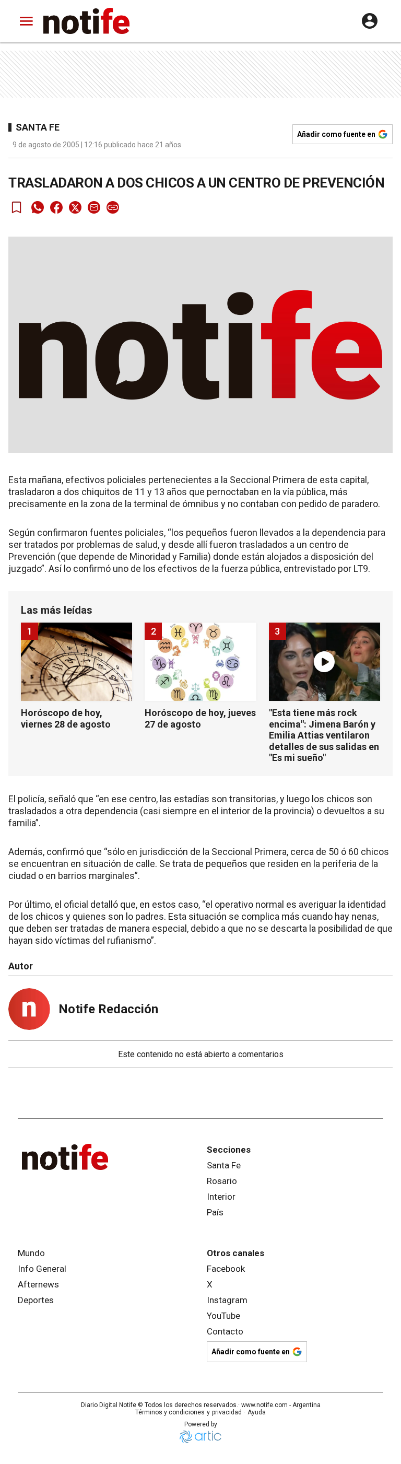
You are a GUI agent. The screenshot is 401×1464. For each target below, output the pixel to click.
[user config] (369, 20)
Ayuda (256, 1412)
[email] (94, 207)
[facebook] (56, 207)
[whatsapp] (37, 207)
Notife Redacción (108, 1009)
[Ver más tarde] (16, 207)
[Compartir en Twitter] (75, 207)
